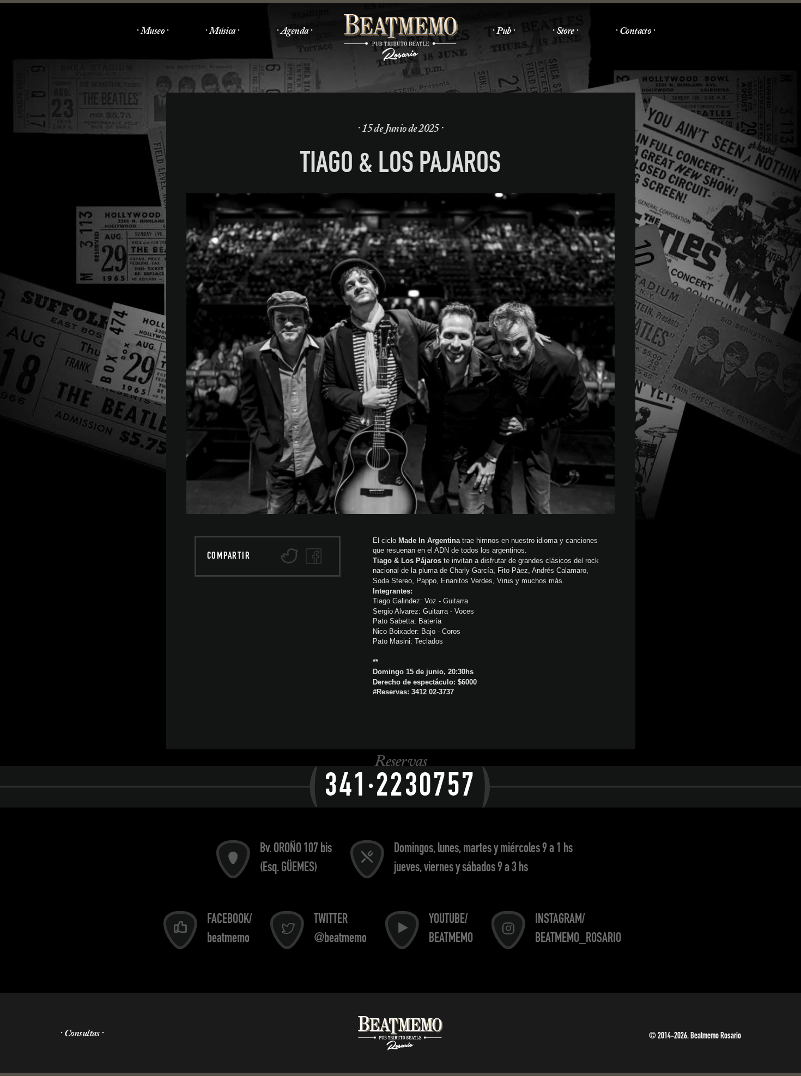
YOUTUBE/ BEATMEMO (451, 929)
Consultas (81, 1034)
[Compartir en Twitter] (289, 556)
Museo (152, 31)
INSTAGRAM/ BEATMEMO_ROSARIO (578, 929)
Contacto (635, 31)
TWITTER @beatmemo (340, 929)
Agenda (294, 31)
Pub (503, 31)
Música (222, 31)
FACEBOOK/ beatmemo (229, 929)
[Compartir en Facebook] (313, 556)
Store (565, 31)
